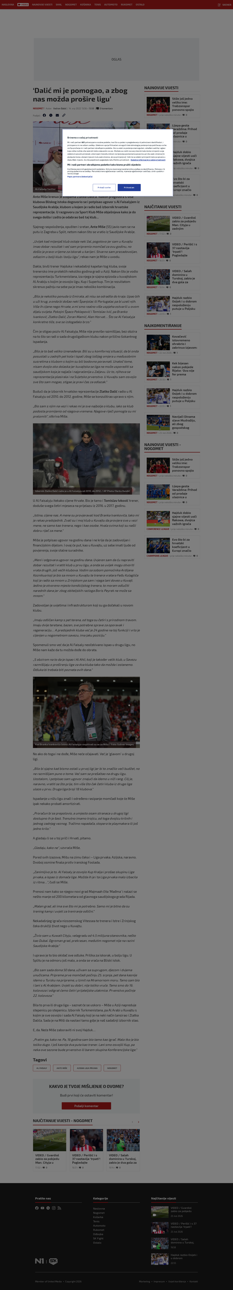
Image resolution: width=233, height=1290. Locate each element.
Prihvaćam (129, 187)
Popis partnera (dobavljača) (79, 176)
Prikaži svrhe (104, 187)
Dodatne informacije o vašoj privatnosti (148, 160)
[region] (117, 162)
